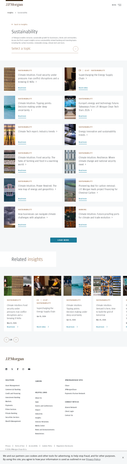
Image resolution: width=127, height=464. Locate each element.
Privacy (8, 446)
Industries (39, 414)
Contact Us (69, 415)
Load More (63, 240)
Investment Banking (12, 397)
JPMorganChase (71, 389)
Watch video (41, 327)
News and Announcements (45, 430)
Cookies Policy (47, 446)
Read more (11, 327)
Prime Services (10, 409)
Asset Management (12, 386)
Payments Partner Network (75, 393)
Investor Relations (42, 422)
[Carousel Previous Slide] (6, 339)
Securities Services (12, 417)
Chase (67, 386)
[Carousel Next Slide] (16, 339)
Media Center (40, 426)
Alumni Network (71, 407)
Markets (8, 401)
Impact (37, 410)
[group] (11, 339)
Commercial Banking (13, 389)
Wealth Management (13, 421)
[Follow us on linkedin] (6, 369)
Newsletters (39, 434)
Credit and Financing (12, 393)
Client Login (69, 411)
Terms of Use (19, 446)
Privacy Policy (93, 459)
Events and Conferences (44, 406)
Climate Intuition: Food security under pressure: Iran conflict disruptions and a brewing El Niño (17, 312)
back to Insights (21, 24)
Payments (9, 405)
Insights (38, 418)
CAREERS (38, 381)
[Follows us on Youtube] (29, 369)
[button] (123, 458)
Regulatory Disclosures (65, 446)
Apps (37, 402)
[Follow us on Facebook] (17, 369)
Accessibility (33, 446)
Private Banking (11, 413)
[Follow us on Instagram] (23, 369)
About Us (38, 398)
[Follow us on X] (12, 369)
